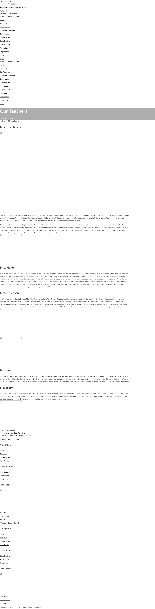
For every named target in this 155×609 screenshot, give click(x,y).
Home (2, 118)
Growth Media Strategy (50, 608)
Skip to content (5, 1)
